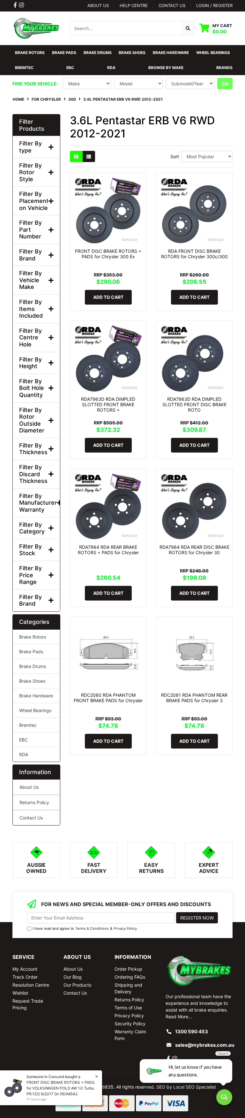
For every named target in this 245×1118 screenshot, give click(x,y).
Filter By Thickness (33, 449)
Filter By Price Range (30, 575)
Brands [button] (224, 67)
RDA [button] (111, 67)
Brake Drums (32, 666)
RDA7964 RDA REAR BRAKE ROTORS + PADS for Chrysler (108, 549)
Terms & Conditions (92, 928)
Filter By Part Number (30, 229)
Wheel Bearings (35, 710)
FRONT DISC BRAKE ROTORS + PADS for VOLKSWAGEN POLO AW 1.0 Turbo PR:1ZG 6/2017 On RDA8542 (58, 1088)
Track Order (25, 977)
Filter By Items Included (31, 309)
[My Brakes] (36, 27)
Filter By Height (30, 363)
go (224, 83)
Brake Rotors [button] (30, 52)
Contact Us (31, 817)
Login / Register (214, 5)
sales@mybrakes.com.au (204, 1045)
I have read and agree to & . (85, 928)
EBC (23, 739)
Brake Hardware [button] (171, 52)
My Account (24, 969)
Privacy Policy (125, 928)
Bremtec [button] (24, 67)
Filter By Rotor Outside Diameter (31, 420)
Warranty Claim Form (130, 1035)
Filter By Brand (30, 255)
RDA (23, 754)
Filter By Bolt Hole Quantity (31, 388)
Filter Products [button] (31, 125)
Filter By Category (32, 528)
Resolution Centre (30, 985)
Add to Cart (108, 297)
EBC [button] (70, 67)
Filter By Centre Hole (30, 337)
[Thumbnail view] (76, 156)
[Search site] (188, 28)
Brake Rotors (32, 637)
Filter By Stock (30, 550)
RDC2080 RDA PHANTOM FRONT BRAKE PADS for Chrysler (108, 697)
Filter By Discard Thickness (33, 474)
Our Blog (72, 977)
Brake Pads (31, 651)
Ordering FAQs (130, 977)
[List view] (88, 156)
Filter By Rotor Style (30, 172)
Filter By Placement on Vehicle (33, 200)
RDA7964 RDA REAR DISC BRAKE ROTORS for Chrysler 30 (194, 549)
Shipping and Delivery (128, 988)
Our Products (77, 985)
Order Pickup (128, 969)
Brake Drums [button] (98, 52)
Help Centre (134, 5)
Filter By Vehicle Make (30, 280)
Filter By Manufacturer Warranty (36, 503)
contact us (172, 5)
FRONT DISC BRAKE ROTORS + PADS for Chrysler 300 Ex (108, 253)
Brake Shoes (32, 681)
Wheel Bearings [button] (213, 52)
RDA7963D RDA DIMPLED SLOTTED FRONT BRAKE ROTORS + (108, 404)
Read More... (179, 1016)
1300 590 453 (191, 1032)
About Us (98, 5)
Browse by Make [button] (165, 67)
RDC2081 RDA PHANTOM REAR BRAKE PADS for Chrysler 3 (194, 697)
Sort (174, 156)
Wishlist (20, 993)
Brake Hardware (36, 695)
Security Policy (130, 1023)
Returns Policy (34, 802)
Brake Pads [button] (64, 52)
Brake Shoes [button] (132, 52)
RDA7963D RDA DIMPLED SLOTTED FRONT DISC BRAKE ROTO (194, 404)
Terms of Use (128, 1007)
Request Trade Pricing (27, 1004)
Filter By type (30, 147)
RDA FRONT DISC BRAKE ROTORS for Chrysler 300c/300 (194, 253)
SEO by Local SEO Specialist (186, 1087)
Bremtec (28, 725)
